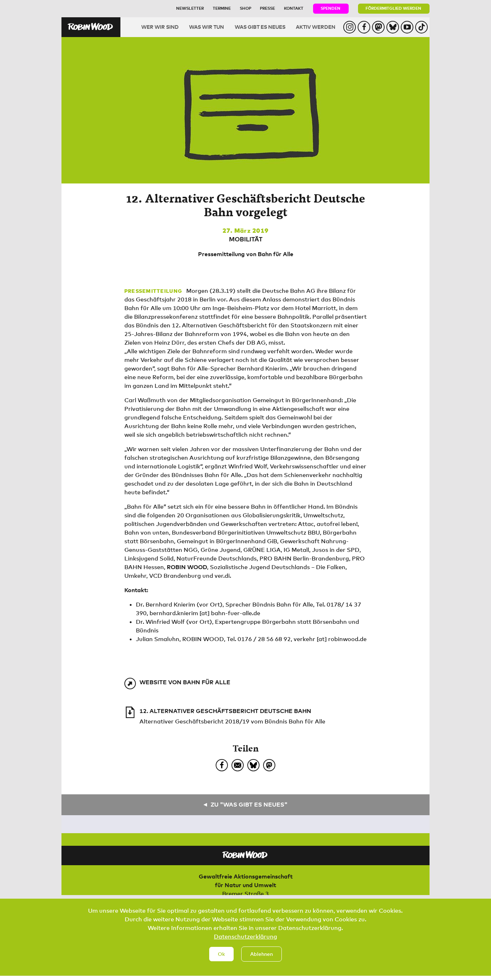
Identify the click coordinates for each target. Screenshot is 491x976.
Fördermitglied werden (393, 8)
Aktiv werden (315, 27)
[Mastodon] (269, 765)
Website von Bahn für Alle (184, 682)
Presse (267, 8)
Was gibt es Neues (260, 27)
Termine (222, 8)
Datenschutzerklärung (245, 936)
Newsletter (190, 8)
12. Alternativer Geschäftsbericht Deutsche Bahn (225, 710)
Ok (221, 954)
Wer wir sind (160, 27)
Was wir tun (206, 27)
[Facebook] (222, 765)
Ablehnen (261, 954)
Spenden (330, 8)
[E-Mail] (237, 765)
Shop (245, 8)
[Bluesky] (253, 765)
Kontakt (293, 8)
